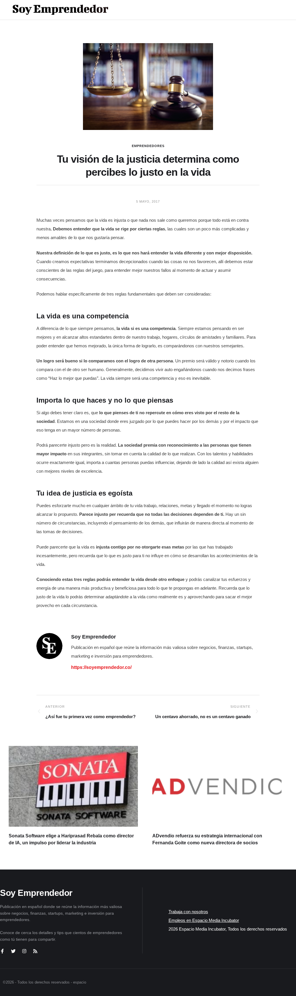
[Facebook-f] (2, 951)
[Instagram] (24, 951)
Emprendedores (148, 146)
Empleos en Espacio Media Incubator (204, 920)
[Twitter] (13, 951)
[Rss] (35, 951)
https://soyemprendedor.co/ (101, 667)
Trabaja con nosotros (188, 911)
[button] (267, 10)
